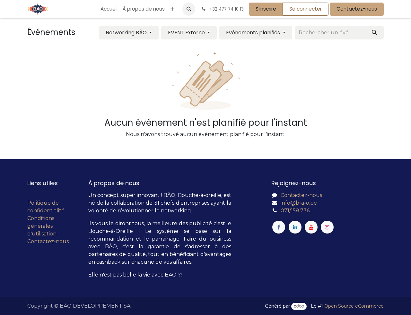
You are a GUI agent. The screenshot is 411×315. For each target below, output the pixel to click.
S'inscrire (266, 8)
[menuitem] (109, 9)
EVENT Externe (187, 32)
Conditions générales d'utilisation (42, 226)
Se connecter (305, 8)
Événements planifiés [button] (253, 32)
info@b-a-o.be (299, 203)
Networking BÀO (127, 32)
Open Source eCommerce (354, 306)
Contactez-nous (357, 8)
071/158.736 (295, 211)
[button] (188, 9)
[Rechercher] (374, 32)
